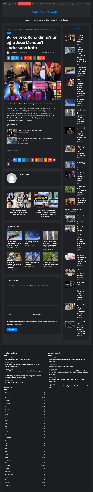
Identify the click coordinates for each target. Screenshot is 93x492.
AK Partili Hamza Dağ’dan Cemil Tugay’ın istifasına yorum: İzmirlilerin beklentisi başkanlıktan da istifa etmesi (81, 236)
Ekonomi (40, 20)
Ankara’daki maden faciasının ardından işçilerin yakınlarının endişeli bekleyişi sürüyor (81, 289)
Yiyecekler (8, 485)
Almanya (7, 395)
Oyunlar (7, 440)
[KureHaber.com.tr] (46, 11)
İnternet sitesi (37, 314)
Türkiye (7, 468)
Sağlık (46, 20)
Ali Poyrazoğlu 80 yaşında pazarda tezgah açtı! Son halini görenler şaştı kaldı (81, 133)
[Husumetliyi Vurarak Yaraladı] (32, 235)
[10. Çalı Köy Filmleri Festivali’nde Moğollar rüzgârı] (70, 174)
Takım (6, 463)
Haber (34, 20)
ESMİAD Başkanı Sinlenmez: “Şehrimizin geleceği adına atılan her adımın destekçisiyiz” (81, 86)
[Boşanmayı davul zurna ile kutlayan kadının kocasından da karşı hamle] (70, 306)
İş (5, 417)
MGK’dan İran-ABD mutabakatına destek (81, 273)
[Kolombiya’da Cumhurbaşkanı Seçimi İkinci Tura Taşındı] (14, 235)
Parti (6, 443)
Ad (8, 308)
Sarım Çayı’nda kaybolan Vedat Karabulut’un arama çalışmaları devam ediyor (81, 54)
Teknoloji (53, 20)
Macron (7, 431)
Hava (6, 412)
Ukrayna (7, 471)
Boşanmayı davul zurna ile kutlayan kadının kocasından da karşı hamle (81, 309)
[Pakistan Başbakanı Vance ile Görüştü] (12, 132)
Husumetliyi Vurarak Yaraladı (31, 242)
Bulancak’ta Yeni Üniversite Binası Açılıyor (81, 201)
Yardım (7, 480)
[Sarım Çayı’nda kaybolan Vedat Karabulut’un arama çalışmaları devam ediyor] (12, 140)
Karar (6, 423)
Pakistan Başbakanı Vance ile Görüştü (30, 130)
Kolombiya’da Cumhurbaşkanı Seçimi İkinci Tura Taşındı (47, 4)
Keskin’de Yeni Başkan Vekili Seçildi (81, 218)
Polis (6, 446)
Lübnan (7, 429)
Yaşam (60, 20)
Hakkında (7, 409)
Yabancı (7, 477)
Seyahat (7, 460)
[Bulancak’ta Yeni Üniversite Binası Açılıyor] (70, 201)
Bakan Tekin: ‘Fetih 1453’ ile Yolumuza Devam (74, 210)
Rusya (6, 454)
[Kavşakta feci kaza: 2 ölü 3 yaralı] (32, 256)
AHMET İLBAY (13, 53)
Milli (6, 434)
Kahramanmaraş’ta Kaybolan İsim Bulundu (50, 263)
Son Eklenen (76, 28)
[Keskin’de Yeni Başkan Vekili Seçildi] (70, 218)
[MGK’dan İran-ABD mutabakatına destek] (70, 272)
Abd (6, 392)
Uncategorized (9, 474)
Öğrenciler (8, 437)
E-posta (9, 314)
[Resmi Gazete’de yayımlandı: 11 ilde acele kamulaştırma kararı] (70, 256)
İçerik (6, 414)
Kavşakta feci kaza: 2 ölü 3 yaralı (32, 263)
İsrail (6, 420)
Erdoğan (7, 403)
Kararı (6, 426)
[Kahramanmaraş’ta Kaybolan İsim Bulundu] (50, 256)
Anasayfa (28, 20)
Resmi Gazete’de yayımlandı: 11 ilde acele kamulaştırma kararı (81, 258)
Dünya (7, 397)
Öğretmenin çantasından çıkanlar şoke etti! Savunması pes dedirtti (14, 265)
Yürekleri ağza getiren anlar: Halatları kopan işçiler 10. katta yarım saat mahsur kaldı (50, 244)
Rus (6, 451)
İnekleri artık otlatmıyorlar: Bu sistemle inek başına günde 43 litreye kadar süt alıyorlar (81, 327)
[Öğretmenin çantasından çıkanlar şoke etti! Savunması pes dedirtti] (14, 256)
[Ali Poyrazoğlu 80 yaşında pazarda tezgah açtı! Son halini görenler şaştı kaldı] (70, 130)
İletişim (65, 20)
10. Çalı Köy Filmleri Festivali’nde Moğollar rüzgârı (81, 176)
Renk (6, 448)
